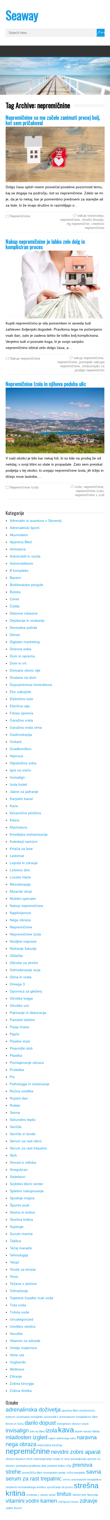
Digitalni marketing (25, 642)
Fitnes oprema (21, 713)
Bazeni (15, 578)
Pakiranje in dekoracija (28, 1013)
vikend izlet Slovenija (85, 1494)
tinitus (64, 1494)
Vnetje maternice (23, 1348)
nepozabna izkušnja (49, 1445)
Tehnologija (19, 1255)
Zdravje (16, 1376)
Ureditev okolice (23, 1326)
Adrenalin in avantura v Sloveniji (35, 521)
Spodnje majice (22, 1198)
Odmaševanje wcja (25, 970)
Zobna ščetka (21, 1391)
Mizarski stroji (21, 891)
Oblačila (16, 956)
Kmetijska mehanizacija (29, 834)
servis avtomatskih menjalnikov (82, 1479)
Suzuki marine (21, 1234)
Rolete (15, 1105)
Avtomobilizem (21, 563)
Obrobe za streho (24, 963)
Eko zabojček (20, 692)
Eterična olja (20, 706)
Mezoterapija (20, 884)
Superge (17, 1227)
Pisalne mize (20, 1041)
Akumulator (19, 535)
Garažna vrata (21, 720)
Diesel (15, 635)
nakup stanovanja (90, 216)
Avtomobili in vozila (25, 556)
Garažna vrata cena (26, 727)
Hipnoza (16, 756)
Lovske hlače (20, 877)
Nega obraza (20, 920)
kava (66, 1430)
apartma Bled (70, 1410)
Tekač (14, 1262)
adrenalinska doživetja (33, 1409)
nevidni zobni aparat (76, 1452)
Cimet (14, 599)
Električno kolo (21, 699)
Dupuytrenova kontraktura (31, 685)
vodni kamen (41, 1501)
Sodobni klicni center (26, 1184)
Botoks (15, 592)
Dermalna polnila (23, 628)
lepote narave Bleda (87, 1431)
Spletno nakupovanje (27, 1191)
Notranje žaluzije (23, 948)
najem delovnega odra (62, 1438)
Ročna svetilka (21, 1091)
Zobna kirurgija (22, 1383)
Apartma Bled (21, 542)
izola (78, 487)
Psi (12, 1077)
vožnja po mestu (68, 1501)
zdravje (88, 1501)
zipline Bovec (14, 1508)
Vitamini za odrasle (25, 1341)
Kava (14, 806)
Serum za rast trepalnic (28, 1148)
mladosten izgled (26, 1437)
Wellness (17, 1369)
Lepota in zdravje (24, 863)
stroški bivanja (92, 220)
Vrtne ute (17, 1355)
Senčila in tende (23, 1134)
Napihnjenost (20, 913)
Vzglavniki (18, 1362)
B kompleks (19, 570)
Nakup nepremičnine (25, 358)
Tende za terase (23, 1269)
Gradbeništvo (20, 749)
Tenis (14, 1276)
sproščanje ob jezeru (60, 1487)
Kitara (14, 820)
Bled (94, 1416)
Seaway (22, 15)
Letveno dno (20, 870)
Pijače (14, 1034)
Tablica (15, 1241)
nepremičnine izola (89, 491)
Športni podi (19, 1205)
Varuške (16, 1334)
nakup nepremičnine (88, 358)
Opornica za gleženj (26, 991)
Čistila (14, 606)
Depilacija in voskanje (27, 620)
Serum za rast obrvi (25, 1141)
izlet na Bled (37, 1431)
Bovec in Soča (15, 1423)
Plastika (16, 1055)
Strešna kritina (21, 1219)
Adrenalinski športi (24, 528)
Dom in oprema (22, 656)
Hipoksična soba (23, 763)
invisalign (17, 1430)
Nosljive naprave (23, 941)
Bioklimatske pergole (26, 585)
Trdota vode (19, 1312)
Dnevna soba (20, 649)
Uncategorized (21, 1319)
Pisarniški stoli (21, 1048)
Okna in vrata (20, 977)
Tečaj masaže (21, 1248)
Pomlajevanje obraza (27, 1063)
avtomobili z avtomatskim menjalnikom (67, 1416)
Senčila (15, 1127)
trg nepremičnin (78, 224)
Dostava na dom (23, 677)
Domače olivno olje (25, 670)
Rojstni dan (19, 1098)
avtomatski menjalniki (29, 1416)
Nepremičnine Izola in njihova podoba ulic (46, 384)
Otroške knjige (21, 998)
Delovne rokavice (24, 613)
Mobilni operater (23, 899)
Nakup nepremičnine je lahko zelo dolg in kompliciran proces (45, 244)
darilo (31, 1423)
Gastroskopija (21, 734)
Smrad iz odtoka (23, 1162)
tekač (52, 1494)
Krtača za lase (21, 849)
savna (93, 1472)
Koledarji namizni (23, 841)
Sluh (13, 1155)
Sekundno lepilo (23, 1120)
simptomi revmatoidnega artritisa (26, 1487)
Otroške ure (19, 1005)
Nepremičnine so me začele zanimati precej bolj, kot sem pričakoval (53, 120)
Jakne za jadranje (24, 792)
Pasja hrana (19, 1027)
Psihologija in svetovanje (29, 1084)
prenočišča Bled (32, 1472)
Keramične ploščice (25, 813)
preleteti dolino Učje (59, 1465)
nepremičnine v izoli (89, 495)
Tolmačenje (19, 1291)
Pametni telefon (22, 1020)
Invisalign (17, 777)
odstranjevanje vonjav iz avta (52, 1458)
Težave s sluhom (23, 1284)
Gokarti (15, 742)
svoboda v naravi (37, 1494)
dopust (47, 1423)
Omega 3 (17, 984)
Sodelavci (17, 1177)
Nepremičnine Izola (24, 487)
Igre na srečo (20, 770)
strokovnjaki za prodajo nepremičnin (89, 368)
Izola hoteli (18, 784)
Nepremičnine (20, 216)
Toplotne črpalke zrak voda (31, 1298)
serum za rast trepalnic (34, 1478)
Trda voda (18, 1305)
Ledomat (17, 856)
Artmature (18, 549)
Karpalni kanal (21, 799)
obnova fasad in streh (19, 1458)
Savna (15, 1112)
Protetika (17, 1070)
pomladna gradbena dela (31, 1465)
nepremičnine (70, 220)
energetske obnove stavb (73, 1423)
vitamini (15, 1501)
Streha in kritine (22, 1212)
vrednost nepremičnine (94, 226)
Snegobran (19, 1170)
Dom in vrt (18, 663)
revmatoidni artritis (54, 1472)
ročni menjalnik (76, 1472)
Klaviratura (18, 827)
